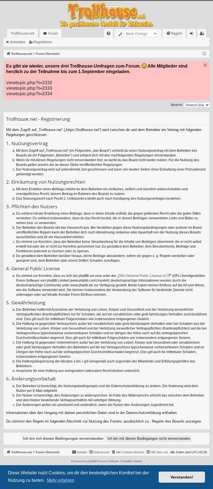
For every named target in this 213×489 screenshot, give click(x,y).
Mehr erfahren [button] (60, 480)
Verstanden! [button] (182, 477)
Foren (53, 33)
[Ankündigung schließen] (205, 65)
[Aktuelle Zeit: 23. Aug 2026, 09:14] (204, 54)
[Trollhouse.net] (106, 15)
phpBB (91, 461)
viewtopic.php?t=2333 (29, 88)
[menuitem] (108, 33)
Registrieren (43, 42)
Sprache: (177, 104)
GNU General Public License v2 (142, 276)
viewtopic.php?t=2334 (29, 93)
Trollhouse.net (22, 33)
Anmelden (18, 42)
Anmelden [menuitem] (192, 34)
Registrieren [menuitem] (203, 34)
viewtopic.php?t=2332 (29, 82)
